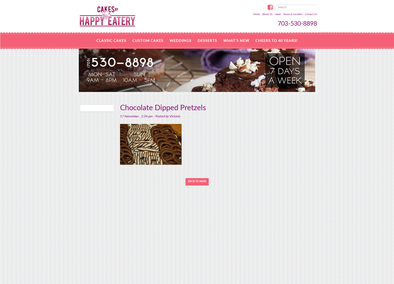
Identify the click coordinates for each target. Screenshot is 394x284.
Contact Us (311, 14)
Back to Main (197, 181)
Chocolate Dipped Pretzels (163, 108)
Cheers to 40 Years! (276, 41)
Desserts (207, 41)
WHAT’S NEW (236, 41)
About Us (267, 14)
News (278, 14)
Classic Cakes (111, 41)
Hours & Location (292, 14)
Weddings (180, 41)
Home (256, 14)
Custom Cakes (147, 41)
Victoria (175, 116)
